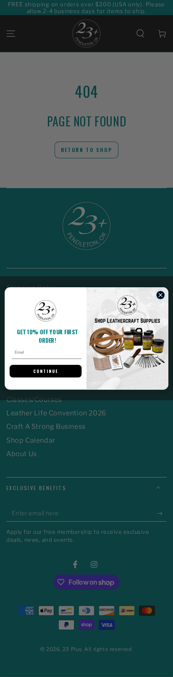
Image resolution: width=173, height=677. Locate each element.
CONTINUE (45, 371)
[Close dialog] (160, 295)
